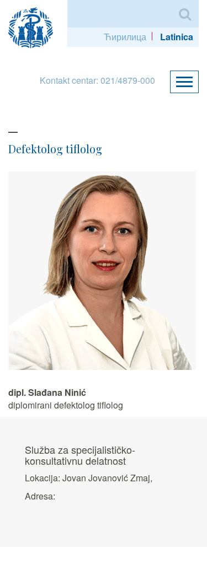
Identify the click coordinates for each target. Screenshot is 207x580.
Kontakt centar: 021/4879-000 (97, 80)
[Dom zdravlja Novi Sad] (35, 26)
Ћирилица (125, 36)
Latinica (176, 36)
